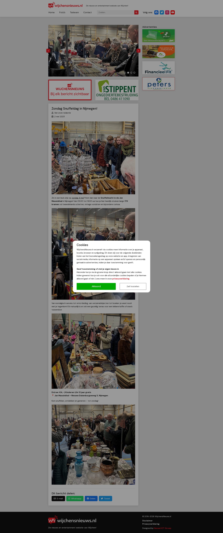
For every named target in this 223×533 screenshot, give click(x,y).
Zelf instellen (133, 286)
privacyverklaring (120, 278)
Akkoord (96, 286)
